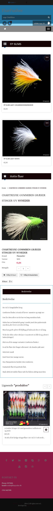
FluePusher (12, 10)
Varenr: (5, 259)
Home (4, 188)
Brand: (4, 256)
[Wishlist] (9, 23)
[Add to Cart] (46, 429)
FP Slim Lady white (12, 159)
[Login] (4, 23)
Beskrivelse (26, 291)
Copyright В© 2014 (18, 503)
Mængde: (5, 268)
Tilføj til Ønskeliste (31, 275)
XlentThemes (31, 505)
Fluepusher (21, 256)
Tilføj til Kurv (11, 275)
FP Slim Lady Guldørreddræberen (18, 105)
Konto (12, 2)
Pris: (3, 262)
